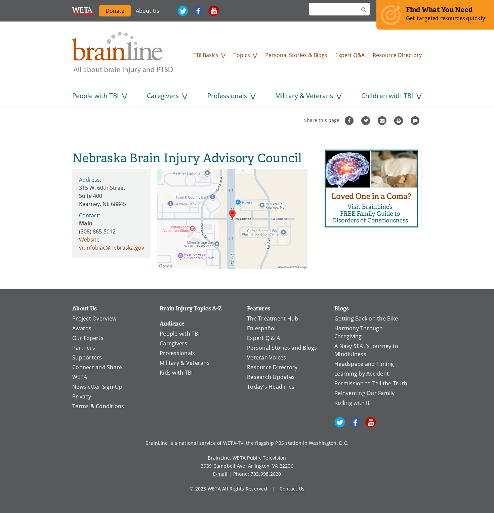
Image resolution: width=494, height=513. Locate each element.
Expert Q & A (263, 338)
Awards (82, 328)
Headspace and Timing (364, 364)
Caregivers (163, 95)
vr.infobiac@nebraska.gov (111, 247)
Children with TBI (387, 95)
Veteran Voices (266, 357)
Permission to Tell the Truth (370, 383)
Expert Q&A (350, 55)
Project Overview (94, 318)
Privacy (81, 396)
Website (89, 239)
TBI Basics (206, 55)
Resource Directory (397, 55)
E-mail (220, 474)
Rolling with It (352, 403)
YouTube (213, 10)
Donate (115, 10)
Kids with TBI (176, 372)
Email (383, 120)
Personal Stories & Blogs (296, 55)
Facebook (198, 10)
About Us (147, 10)
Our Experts (88, 338)
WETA (83, 10)
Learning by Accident (361, 373)
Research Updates (271, 377)
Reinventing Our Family (364, 393)
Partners (83, 347)
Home (122, 53)
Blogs (341, 308)
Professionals (227, 95)
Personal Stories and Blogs (282, 347)
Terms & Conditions (98, 406)
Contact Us (292, 488)
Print (399, 120)
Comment (416, 120)
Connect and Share (97, 367)
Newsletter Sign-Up (97, 386)
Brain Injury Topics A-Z (191, 308)
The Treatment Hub (272, 318)
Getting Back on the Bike (366, 318)
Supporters (87, 357)
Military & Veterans (304, 95)
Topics (242, 55)
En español (261, 328)
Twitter (182, 10)
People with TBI (95, 95)
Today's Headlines (270, 386)
